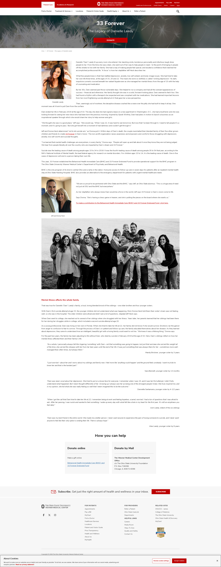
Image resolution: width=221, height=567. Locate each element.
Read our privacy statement (25, 565)
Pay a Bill (169, 2)
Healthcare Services (92, 521)
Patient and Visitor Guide (94, 527)
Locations (79, 11)
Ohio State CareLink (131, 512)
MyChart (177, 2)
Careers (172, 5)
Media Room (129, 525)
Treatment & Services (63, 11)
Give (178, 5)
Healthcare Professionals (143, 5)
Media (166, 5)
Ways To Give (129, 528)
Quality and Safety (131, 531)
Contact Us (128, 534)
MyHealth (88, 540)
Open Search (177, 11)
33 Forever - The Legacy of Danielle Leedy (59, 51)
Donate (110, 40)
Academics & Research (65, 5)
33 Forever (69, 134)
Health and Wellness (92, 534)
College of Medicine (162, 512)
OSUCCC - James (161, 509)
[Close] (217, 560)
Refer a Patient (139, 11)
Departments (129, 515)
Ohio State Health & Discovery (166, 518)
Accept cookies (179, 561)
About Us (125, 11)
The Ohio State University (164, 515)
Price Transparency (91, 530)
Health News (158, 5)
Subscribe (161, 491)
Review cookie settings (161, 561)
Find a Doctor (46, 11)
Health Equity (112, 11)
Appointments (159, 2)
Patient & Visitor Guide (95, 11)
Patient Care (48, 5)
